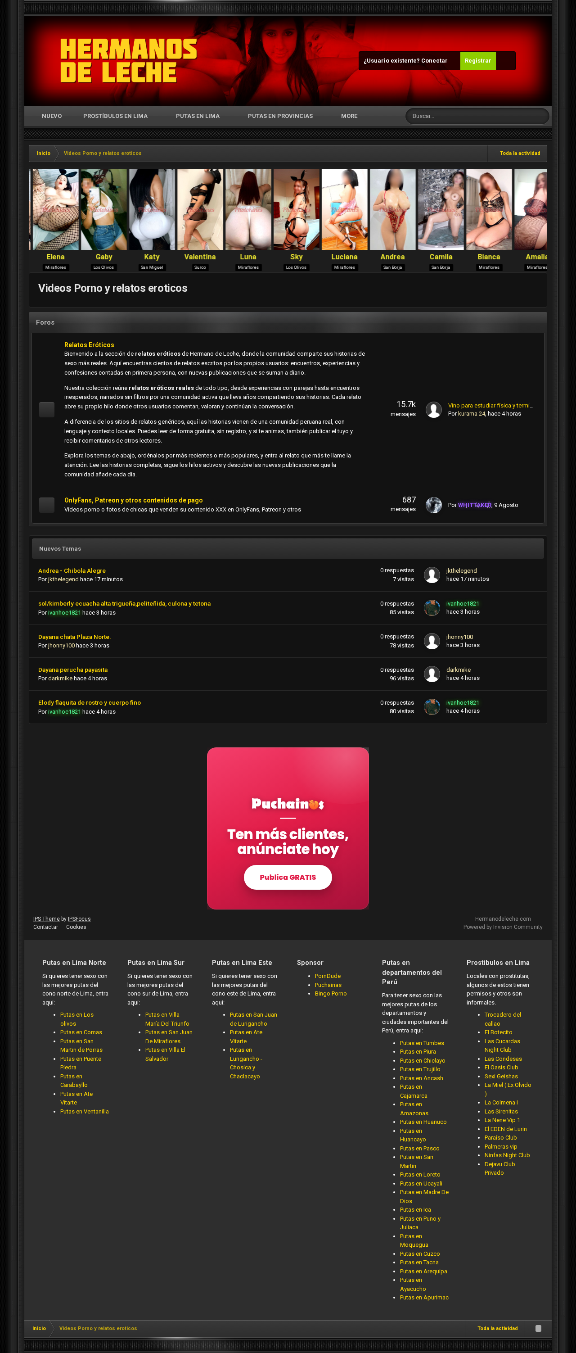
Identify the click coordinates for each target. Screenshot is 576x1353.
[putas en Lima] (129, 61)
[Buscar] (541, 116)
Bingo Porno (331, 993)
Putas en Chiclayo (423, 1060)
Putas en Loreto (420, 1174)
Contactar (45, 927)
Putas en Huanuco (423, 1121)
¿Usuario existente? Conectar (407, 60)
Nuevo (51, 116)
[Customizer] (505, 61)
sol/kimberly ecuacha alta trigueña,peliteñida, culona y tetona (124, 603)
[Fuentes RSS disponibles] (538, 1328)
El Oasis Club (501, 1067)
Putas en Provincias (280, 116)
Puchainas (328, 985)
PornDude (328, 976)
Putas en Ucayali (421, 1183)
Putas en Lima (198, 116)
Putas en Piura (418, 1051)
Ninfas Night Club (507, 1155)
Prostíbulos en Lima (115, 116)
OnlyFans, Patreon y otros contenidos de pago (133, 500)
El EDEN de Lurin (506, 1129)
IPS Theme (46, 919)
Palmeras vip (501, 1146)
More (349, 116)
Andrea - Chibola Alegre (72, 570)
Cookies (76, 927)
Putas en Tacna (419, 1262)
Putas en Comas (81, 1032)
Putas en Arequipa (423, 1271)
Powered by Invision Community (503, 927)
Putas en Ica (415, 1209)
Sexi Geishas (501, 1076)
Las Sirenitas (501, 1111)
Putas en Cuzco (420, 1253)
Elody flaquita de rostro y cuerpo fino (89, 702)
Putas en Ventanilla (84, 1111)
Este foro (510, 116)
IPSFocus (79, 919)
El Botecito (499, 1032)
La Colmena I (501, 1102)
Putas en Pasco (420, 1148)
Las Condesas (503, 1058)
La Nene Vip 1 (502, 1120)
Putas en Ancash (421, 1078)
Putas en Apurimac (424, 1297)
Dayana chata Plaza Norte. (74, 636)
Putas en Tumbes (422, 1043)
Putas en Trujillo (420, 1069)
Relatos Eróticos (89, 344)
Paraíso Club (501, 1137)
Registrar (478, 60)
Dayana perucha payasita (73, 669)
